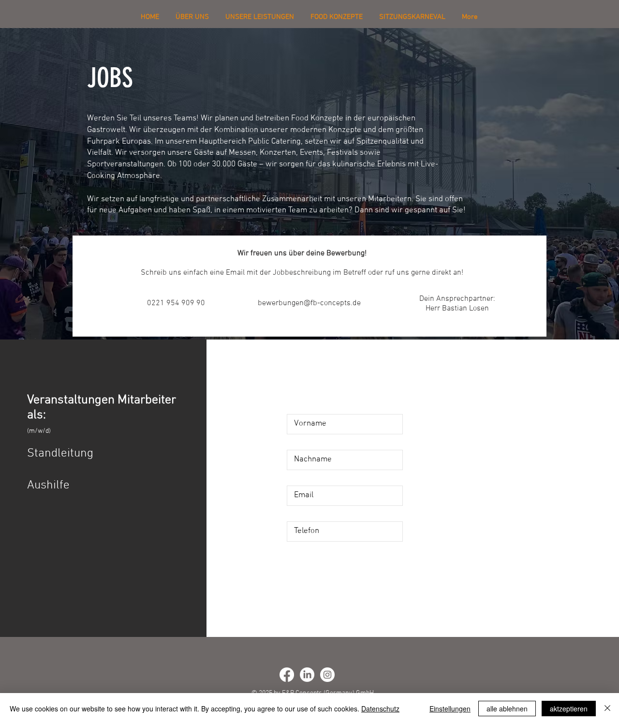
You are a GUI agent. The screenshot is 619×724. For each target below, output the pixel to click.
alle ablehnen (507, 708)
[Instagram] (327, 674)
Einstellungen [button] (450, 708)
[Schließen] (607, 708)
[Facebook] (287, 674)
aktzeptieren (569, 708)
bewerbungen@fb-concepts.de (309, 303)
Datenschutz (380, 708)
